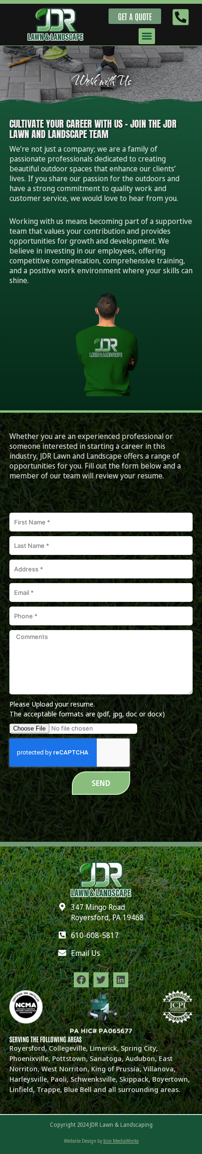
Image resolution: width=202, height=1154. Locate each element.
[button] (147, 36)
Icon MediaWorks (121, 1141)
